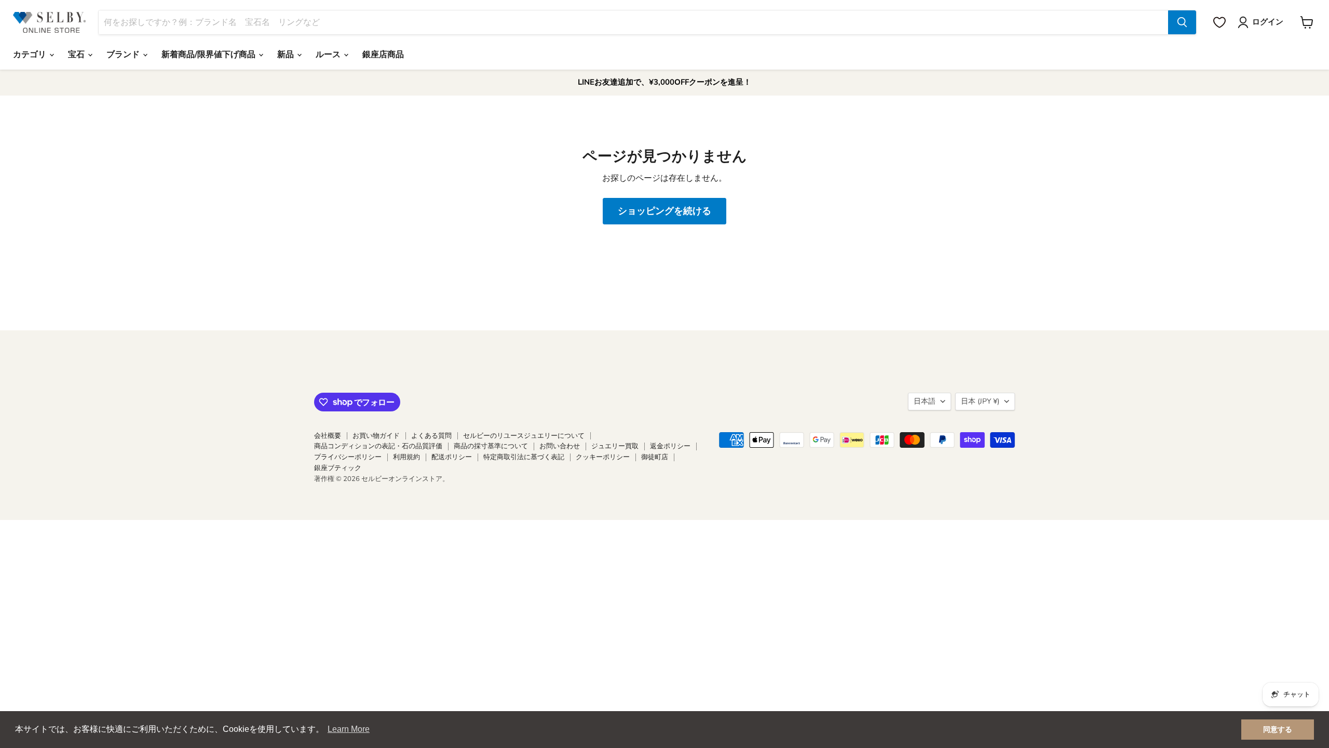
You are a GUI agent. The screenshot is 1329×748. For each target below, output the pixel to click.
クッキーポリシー (603, 457)
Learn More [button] (349, 729)
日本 (980, 401)
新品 (286, 54)
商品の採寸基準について (491, 446)
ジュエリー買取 (615, 446)
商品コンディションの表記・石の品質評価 (378, 446)
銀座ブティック (337, 468)
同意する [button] (1277, 729)
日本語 (924, 401)
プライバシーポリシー (348, 457)
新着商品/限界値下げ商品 (209, 54)
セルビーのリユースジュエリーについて (524, 435)
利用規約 (406, 457)
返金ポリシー (670, 446)
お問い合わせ (559, 446)
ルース (329, 54)
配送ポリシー (451, 457)
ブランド (124, 54)
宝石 (77, 54)
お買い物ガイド (376, 435)
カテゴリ (30, 54)
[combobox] (633, 22)
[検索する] (1182, 22)
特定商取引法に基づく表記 (523, 457)
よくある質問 (431, 435)
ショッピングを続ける (664, 211)
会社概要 (327, 435)
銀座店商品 (383, 54)
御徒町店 (654, 457)
